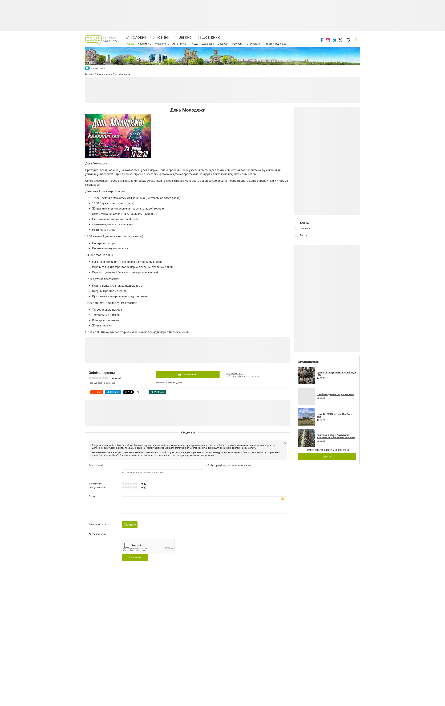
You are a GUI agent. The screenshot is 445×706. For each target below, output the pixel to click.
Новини (162, 37)
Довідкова (208, 43)
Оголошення (254, 43)
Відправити (135, 557)
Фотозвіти (237, 43)
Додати (327, 456)
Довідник (211, 37)
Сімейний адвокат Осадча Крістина (335, 394)
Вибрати (131, 524)
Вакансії (186, 37)
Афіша (130, 43)
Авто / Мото (179, 43)
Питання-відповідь (275, 43)
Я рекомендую (189, 374)
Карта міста (144, 43)
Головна (138, 37)
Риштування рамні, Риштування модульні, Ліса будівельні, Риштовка (336, 436)
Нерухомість (162, 43)
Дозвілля (222, 43)
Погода (194, 43)
